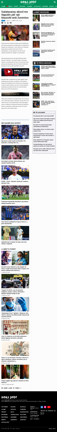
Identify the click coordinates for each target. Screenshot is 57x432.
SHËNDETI (14, 419)
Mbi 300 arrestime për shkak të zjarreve (48, 42)
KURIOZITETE (24, 412)
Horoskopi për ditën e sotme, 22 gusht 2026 (44, 116)
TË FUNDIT (4, 406)
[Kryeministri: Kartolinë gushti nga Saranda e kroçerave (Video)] (36, 53)
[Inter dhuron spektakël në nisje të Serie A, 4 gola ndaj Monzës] (15, 212)
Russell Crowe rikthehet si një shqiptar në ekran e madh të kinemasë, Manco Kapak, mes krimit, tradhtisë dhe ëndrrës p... (15, 268)
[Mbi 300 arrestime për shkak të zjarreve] (36, 44)
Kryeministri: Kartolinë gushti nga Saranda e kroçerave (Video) (48, 51)
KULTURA (23, 414)
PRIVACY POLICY (52, 428)
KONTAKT (23, 419)
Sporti (3, 20)
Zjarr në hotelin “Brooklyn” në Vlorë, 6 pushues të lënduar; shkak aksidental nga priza (48, 93)
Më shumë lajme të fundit (11, 388)
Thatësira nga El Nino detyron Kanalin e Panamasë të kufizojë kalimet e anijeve (48, 67)
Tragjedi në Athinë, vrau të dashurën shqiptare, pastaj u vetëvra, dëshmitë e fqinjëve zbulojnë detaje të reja (12, 291)
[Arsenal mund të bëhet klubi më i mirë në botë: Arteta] (36, 77)
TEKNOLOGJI (15, 414)
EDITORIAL (23, 6)
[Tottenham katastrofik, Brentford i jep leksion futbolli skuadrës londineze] (15, 192)
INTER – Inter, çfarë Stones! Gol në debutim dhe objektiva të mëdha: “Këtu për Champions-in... (48, 103)
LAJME (3, 6)
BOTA (12, 412)
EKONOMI (45, 6)
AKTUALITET (37, 6)
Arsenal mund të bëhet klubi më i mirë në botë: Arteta (47, 75)
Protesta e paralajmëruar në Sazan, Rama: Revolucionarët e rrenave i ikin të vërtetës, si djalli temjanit (48, 34)
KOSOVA (51, 6)
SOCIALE (23, 406)
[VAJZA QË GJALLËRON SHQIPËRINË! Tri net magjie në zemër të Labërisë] (36, 86)
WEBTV (10, 6)
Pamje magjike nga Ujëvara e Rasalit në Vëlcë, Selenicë (47, 15)
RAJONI (13, 406)
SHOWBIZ (29, 6)
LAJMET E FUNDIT (8, 249)
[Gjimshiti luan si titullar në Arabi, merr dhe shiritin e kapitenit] (15, 233)
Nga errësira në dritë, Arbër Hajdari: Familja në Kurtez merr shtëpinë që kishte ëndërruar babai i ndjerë (44, 120)
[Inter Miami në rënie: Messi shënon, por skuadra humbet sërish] (15, 152)
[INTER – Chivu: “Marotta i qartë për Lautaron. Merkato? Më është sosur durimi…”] (15, 172)
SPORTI (16, 6)
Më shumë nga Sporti (11, 123)
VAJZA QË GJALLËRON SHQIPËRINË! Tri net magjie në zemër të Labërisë (48, 85)
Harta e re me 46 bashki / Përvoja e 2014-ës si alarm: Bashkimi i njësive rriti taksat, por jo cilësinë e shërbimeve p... (14, 359)
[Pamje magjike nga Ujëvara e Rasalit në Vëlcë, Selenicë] (15, 371)
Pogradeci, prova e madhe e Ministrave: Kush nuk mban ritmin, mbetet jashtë (47, 25)
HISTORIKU (23, 417)
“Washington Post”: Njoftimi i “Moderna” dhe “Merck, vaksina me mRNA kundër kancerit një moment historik (15, 314)
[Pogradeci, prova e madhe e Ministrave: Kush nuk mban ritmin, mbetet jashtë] (36, 26)
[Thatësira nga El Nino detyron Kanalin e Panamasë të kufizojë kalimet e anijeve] (36, 69)
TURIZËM (23, 409)
